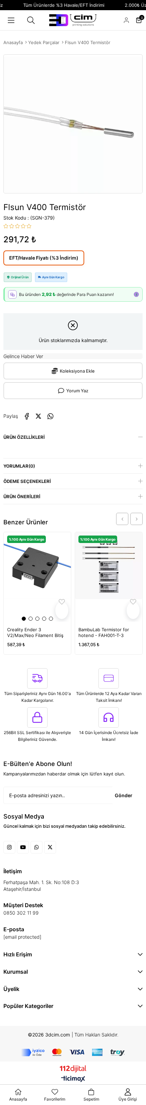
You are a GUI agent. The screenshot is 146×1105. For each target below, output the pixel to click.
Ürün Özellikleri (24, 437)
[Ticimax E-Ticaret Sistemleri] (73, 1079)
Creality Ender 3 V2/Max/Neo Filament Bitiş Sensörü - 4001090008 (35, 632)
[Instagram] (9, 847)
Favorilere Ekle (61, 610)
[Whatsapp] (36, 847)
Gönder (123, 795)
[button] (24, 619)
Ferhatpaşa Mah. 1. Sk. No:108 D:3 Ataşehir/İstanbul (41, 885)
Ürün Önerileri (21, 496)
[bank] (73, 1052)
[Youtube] (23, 847)
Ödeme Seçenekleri (27, 481)
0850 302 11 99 (21, 913)
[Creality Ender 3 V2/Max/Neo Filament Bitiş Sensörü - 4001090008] (37, 576)
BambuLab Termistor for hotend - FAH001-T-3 (103, 632)
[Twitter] (50, 847)
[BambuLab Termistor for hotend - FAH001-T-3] (108, 576)
